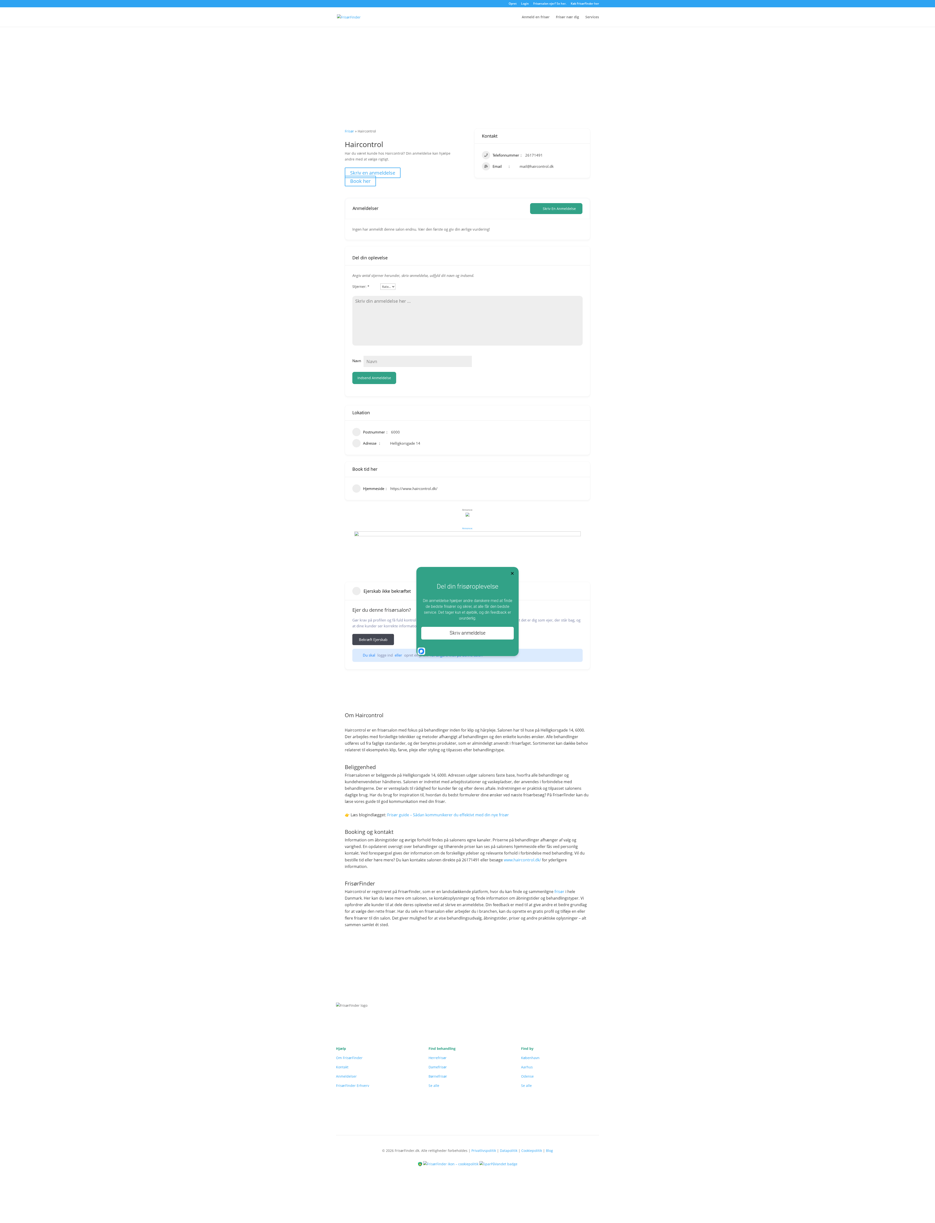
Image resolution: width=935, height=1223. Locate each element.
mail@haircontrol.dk (537, 166)
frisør (559, 891)
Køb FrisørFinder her (585, 4)
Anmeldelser (346, 1076)
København (530, 1057)
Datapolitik (508, 1150)
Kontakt (342, 1067)
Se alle (434, 1085)
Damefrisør (438, 1067)
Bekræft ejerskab (373, 639)
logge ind (385, 655)
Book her (360, 181)
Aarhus (527, 1067)
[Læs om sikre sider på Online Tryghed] (420, 1163)
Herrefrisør (438, 1057)
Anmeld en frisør (536, 17)
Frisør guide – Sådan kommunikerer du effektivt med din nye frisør (448, 815)
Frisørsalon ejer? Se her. (549, 4)
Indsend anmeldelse (374, 378)
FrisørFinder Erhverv (352, 1085)
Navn (356, 360)
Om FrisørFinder (349, 1057)
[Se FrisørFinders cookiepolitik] (451, 1163)
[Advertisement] (467, 63)
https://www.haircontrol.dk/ (414, 488)
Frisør (349, 131)
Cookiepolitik (531, 1150)
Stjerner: (360, 286)
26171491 (534, 155)
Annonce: (467, 528)
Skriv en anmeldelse (372, 172)
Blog (549, 1150)
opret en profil (416, 655)
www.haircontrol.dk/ (522, 860)
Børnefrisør (438, 1076)
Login (525, 4)
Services (592, 17)
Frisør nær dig (567, 17)
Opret (513, 4)
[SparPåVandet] (498, 1163)
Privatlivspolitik (483, 1150)
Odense (527, 1076)
